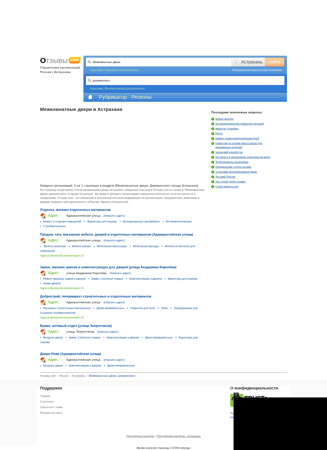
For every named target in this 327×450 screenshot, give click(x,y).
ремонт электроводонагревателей (237, 138)
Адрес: (53, 215)
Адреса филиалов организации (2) (62, 288)
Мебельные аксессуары (112, 246)
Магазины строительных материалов (67, 308)
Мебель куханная (54, 246)
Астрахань (251, 61)
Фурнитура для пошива (102, 221)
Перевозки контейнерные (122, 70)
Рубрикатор (113, 97)
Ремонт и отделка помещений (62, 221)
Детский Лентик (225, 176)
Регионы (141, 97)
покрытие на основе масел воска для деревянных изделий (238, 145)
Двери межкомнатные (110, 308)
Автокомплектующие (179, 221)
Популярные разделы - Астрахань (179, 436)
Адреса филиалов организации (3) (62, 255)
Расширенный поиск (257, 70)
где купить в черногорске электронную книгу (242, 157)
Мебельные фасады (146, 246)
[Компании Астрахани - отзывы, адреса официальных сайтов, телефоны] (90, 97)
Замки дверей (52, 283)
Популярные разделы (140, 436)
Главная (45, 396)
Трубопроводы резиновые (231, 162)
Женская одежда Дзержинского (125, 88)
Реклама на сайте (51, 412)
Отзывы (59, 60)
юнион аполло (224, 118)
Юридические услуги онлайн (233, 167)
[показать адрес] (114, 215)
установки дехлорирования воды (236, 171)
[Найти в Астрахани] (89, 62)
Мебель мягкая (81, 246)
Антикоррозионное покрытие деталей (239, 123)
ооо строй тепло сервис (230, 181)
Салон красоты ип (226, 186)
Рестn (219, 133)
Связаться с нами (51, 407)
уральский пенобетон (229, 152)
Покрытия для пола (142, 308)
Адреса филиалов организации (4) (62, 317)
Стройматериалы (54, 226)
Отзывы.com (48, 375)
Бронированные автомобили (141, 221)
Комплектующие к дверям (145, 278)
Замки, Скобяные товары (107, 278)
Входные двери (53, 337)
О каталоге (47, 401)
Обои (164, 308)
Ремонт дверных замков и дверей (64, 278)
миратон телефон (226, 128)
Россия (63, 375)
